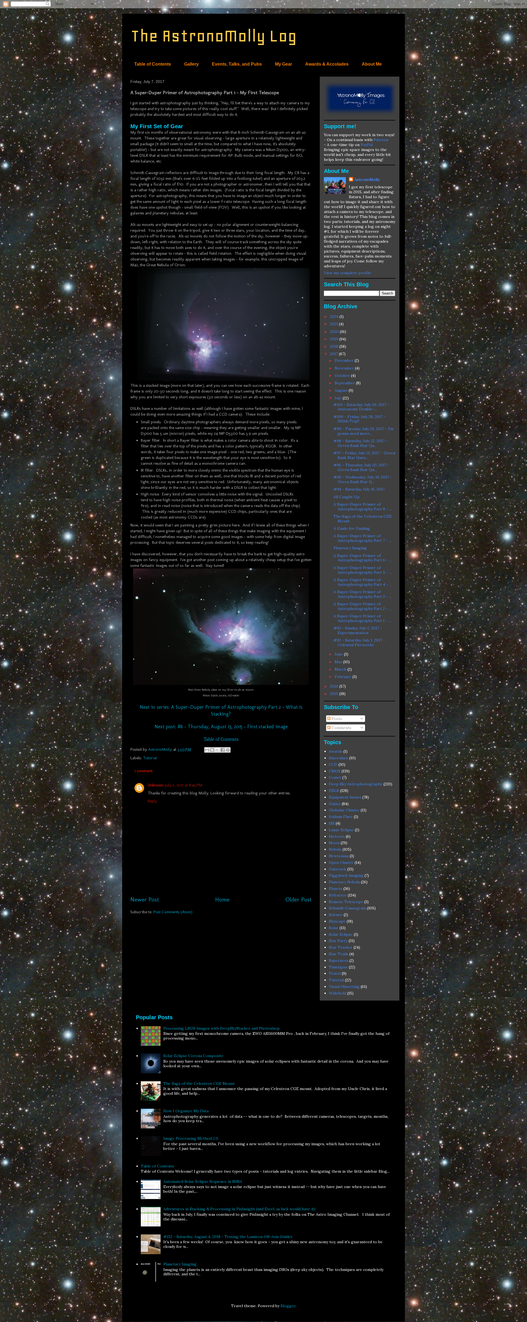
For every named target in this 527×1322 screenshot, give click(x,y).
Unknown (156, 785)
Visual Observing (344, 986)
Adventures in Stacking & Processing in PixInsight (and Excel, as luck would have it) (239, 1208)
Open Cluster (341, 862)
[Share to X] (217, 750)
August (342, 390)
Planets (335, 888)
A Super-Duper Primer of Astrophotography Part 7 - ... (362, 538)
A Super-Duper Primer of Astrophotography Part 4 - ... (362, 582)
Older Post (298, 899)
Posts (336, 718)
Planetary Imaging (350, 547)
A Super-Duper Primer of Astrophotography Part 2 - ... (362, 606)
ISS (332, 823)
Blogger (288, 1305)
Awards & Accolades (327, 64)
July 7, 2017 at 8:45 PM (183, 785)
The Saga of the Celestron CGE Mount (362, 518)
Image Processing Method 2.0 (190, 1138)
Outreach (337, 869)
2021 (334, 323)
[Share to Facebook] (222, 750)
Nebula (335, 849)
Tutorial (150, 757)
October (343, 375)
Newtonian (339, 855)
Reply (152, 801)
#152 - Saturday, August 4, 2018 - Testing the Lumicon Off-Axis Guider (228, 1236)
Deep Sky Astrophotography (355, 784)
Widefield (337, 993)
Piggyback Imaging (346, 875)
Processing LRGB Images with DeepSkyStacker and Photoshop (221, 1028)
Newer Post (144, 899)
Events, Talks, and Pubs (237, 64)
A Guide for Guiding (351, 528)
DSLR (334, 790)
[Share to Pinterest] (228, 750)
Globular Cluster (344, 810)
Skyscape (337, 921)
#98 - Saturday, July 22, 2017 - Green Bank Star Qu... (360, 443)
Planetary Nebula (344, 882)
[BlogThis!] (212, 750)
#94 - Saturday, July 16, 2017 (359, 489)
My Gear (283, 64)
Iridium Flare (341, 816)
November (345, 368)
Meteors (337, 836)
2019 (334, 339)
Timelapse (338, 967)
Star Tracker (340, 947)
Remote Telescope (346, 901)
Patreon (381, 139)
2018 (334, 346)
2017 (334, 353)
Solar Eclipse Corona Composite (193, 1055)
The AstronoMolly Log (213, 36)
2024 (335, 316)
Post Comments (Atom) (172, 911)
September (345, 382)
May (339, 661)
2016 (334, 686)
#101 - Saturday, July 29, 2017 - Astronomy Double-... (361, 407)
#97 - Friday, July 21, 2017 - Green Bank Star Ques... (364, 455)
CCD (333, 764)
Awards (335, 751)
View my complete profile (347, 272)
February (343, 676)
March (341, 669)
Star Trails (338, 953)
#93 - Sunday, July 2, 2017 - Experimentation (357, 630)
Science (336, 914)
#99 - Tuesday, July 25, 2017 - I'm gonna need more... (363, 431)
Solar (333, 927)
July (339, 398)
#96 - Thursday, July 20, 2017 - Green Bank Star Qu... (361, 467)
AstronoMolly (367, 179)
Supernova (338, 960)
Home (222, 899)
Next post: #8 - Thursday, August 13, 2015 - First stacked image (221, 727)
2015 (334, 693)
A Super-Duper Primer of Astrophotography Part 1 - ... (362, 618)
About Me (372, 64)
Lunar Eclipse (341, 829)
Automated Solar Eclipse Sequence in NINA (202, 1181)
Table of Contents (152, 64)
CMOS (334, 771)
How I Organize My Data (186, 1110)
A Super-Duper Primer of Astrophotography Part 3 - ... (362, 594)
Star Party (338, 940)
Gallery (191, 64)
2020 (335, 331)
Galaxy (335, 803)
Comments (340, 727)
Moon (334, 842)
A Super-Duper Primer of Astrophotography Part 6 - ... (362, 558)
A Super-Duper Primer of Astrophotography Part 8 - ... (362, 506)
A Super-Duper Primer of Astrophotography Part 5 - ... (362, 570)
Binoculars (338, 757)
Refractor (338, 895)
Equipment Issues (345, 797)
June (339, 654)
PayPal (366, 144)
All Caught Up (346, 496)
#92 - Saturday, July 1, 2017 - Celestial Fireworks (359, 642)
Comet (335, 777)
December (345, 360)
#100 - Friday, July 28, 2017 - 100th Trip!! (359, 419)
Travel (335, 973)
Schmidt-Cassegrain (347, 908)
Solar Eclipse (341, 934)
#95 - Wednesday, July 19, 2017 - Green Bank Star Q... (362, 479)
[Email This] (207, 750)
